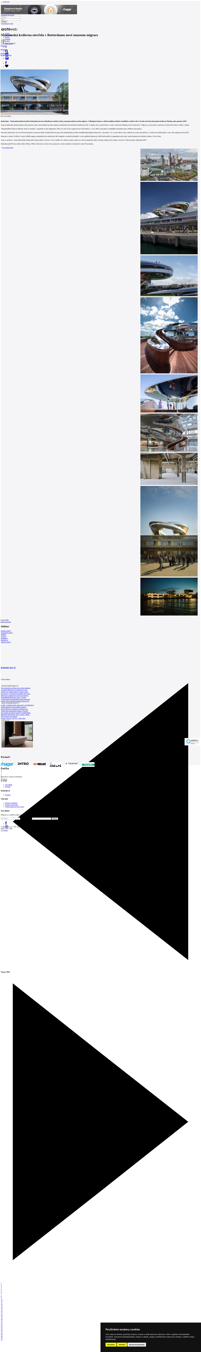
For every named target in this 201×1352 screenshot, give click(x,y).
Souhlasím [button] (111, 1345)
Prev (2, 779)
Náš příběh (8, 785)
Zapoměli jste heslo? (7, 15)
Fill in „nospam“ (26, 818)
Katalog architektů (11, 803)
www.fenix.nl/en (7, 148)
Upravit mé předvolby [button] (136, 1345)
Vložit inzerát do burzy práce (14, 807)
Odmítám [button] (122, 1345)
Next (5, 779)
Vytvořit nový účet (7, 24)
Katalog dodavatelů (11, 805)
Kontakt (7, 787)
